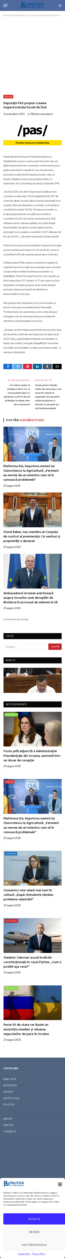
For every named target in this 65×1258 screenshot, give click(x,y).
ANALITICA (9, 1079)
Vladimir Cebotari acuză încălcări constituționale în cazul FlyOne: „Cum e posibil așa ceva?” (32, 962)
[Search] (60, 5)
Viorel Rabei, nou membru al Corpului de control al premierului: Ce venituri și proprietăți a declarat (31, 536)
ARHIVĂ (7, 1118)
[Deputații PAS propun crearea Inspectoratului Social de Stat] (32, 134)
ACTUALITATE (11, 921)
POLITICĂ (8, 97)
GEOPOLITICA (11, 715)
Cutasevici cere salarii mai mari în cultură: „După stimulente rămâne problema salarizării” (28, 895)
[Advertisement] (32, 55)
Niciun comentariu (42, 114)
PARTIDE (8, 1125)
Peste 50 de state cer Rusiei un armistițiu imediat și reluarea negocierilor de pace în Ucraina (26, 1029)
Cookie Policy (24, 1254)
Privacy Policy (38, 1254)
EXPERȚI (8, 1091)
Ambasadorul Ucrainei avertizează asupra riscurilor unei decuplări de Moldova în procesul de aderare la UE (30, 598)
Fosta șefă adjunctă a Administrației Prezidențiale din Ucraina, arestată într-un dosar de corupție (32, 756)
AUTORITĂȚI (11, 854)
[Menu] (5, 5)
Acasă (6, 15)
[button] (60, 1184)
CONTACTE (9, 1131)
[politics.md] (32, 5)
